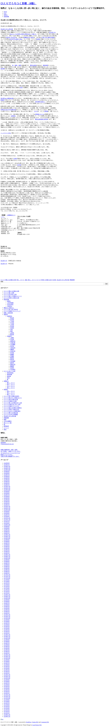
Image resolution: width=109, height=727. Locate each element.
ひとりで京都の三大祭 (10, 401)
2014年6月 (7, 644)
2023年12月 (7, 486)
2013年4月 (7, 668)
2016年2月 (7, 611)
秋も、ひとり (11, 384)
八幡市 (12, 337)
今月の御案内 (7, 421)
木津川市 (12, 351)
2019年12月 (7, 534)
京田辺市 (12, 347)
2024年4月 (7, 479)
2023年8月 (7, 493)
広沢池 (19, 165)
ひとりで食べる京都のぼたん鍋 (13, 403)
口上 (5, 13)
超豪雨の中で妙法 (29, 37)
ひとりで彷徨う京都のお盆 (44, 280)
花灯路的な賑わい (40, 101)
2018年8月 (7, 561)
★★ (26, 280)
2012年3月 (7, 689)
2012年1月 (7, 693)
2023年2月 (7, 503)
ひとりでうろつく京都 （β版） (18, 3)
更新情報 (6, 16)
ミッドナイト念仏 (6, 133)
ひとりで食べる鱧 (9, 292)
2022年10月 (7, 509)
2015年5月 (7, 626)
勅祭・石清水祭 (8, 312)
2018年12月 (7, 554)
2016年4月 (7, 608)
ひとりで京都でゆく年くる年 (12, 404)
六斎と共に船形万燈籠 (47, 37)
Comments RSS (45, 722)
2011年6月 (7, 704)
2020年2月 (7, 531)
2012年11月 (7, 676)
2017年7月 (7, 583)
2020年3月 (7, 529)
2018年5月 (7, 566)
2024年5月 (7, 478)
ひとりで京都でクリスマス (11, 406)
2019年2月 (7, 551)
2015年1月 (7, 633)
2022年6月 (7, 516)
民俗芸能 (6, 299)
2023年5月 (7, 498)
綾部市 (12, 362)
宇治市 (12, 339)
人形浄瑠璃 (10, 302)
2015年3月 (7, 629)
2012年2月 (7, 691)
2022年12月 (7, 506)
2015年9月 (7, 619)
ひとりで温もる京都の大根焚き (13, 408)
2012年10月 (7, 678)
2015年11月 (7, 616)
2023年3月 (7, 501)
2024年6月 (7, 476)
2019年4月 (7, 548)
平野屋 (46, 111)
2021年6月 (7, 523)
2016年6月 (7, 604)
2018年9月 (7, 559)
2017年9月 (7, 579)
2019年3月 (7, 549)
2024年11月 (7, 468)
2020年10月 (7, 524)
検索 (2, 281)
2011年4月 (7, 708)
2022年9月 (7, 511)
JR (12, 65)
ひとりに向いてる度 (9, 371)
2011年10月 (7, 698)
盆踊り (9, 301)
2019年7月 (7, 543)
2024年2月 (7, 483)
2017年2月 (7, 591)
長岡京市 (12, 341)
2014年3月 (7, 649)
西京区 (12, 334)
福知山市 (12, 364)
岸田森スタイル (39, 114)
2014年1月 (7, 653)
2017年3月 (7, 589)
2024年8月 (7, 473)
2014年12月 (7, 634)
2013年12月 (7, 654)
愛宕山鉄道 (33, 65)
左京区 (12, 319)
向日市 (12, 346)
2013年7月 (7, 663)
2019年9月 (7, 539)
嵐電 (20, 65)
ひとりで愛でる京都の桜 (11, 413)
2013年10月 (7, 658)
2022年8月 (7, 513)
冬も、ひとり (11, 386)
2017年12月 (7, 574)
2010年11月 (7, 716)
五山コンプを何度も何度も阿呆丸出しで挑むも (23, 34)
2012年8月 (7, 681)
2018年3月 (7, 569)
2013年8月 (7, 661)
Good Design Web (37, 725)
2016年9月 (7, 599)
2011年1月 (7, 713)
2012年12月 (7, 674)
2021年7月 (7, 521)
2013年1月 (7, 673)
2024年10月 (7, 469)
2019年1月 (7, 553)
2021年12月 (7, 518)
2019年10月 (7, 538)
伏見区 (12, 327)
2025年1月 (7, 464)
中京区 (12, 322)
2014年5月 (7, 646)
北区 (11, 329)
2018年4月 (7, 568)
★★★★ (9, 374)
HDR (21, 87)
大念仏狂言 (10, 304)
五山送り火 (52, 32)
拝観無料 (72, 280)
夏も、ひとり (11, 383)
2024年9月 (7, 471)
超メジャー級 (7, 423)
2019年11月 (7, 536)
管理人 (6, 15)
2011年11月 (7, 696)
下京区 (12, 321)
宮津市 (12, 368)
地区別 (6, 314)
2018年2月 (7, 571)
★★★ (9, 376)
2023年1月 (7, 504)
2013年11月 (7, 656)
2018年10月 (7, 558)
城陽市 (12, 349)
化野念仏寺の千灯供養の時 (8, 109)
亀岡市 (12, 357)
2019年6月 (7, 544)
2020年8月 (7, 528)
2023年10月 (7, 489)
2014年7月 (7, 643)
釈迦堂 (2, 100)
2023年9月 (7, 491)
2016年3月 (7, 609)
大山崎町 (12, 344)
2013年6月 (7, 664)
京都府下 (9, 336)
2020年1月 (7, 533)
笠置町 (12, 356)
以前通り (13, 116)
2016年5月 (7, 606)
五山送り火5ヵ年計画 (7, 29)
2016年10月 (7, 598)
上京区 (12, 324)
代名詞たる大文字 (11, 37)
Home (5, 11)
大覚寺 (15, 158)
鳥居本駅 (45, 65)
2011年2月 (7, 711)
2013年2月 (7, 671)
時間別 (6, 389)
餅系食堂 (6, 426)
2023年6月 (7, 496)
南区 (11, 331)
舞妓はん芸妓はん (9, 307)
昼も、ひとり (11, 393)
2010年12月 (7, 714)
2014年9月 (7, 639)
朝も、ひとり (11, 391)
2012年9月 (7, 679)
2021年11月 (7, 519)
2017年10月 (7, 578)
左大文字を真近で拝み (16, 39)
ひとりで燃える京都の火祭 (8, 280)
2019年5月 (7, 546)
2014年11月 (7, 636)
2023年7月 (7, 494)
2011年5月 (7, 706)
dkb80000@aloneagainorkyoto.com (7, 443)
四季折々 (6, 381)
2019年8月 (7, 541)
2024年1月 (7, 484)
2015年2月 (7, 631)
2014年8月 (7, 641)
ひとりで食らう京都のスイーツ (13, 296)
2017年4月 (7, 588)
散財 (5, 419)
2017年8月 (7, 581)
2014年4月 (7, 648)
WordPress (28, 722)
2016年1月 (7, 613)
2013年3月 (7, 669)
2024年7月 (7, 474)
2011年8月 (7, 701)
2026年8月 (7, 463)
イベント (6, 428)
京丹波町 (12, 361)
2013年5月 (7, 666)
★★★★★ (10, 373)
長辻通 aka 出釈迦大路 (7, 98)
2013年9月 (7, 659)
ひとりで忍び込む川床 (10, 294)
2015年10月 (7, 618)
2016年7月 (7, 603)
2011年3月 (7, 709)
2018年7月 (7, 563)
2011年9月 (7, 699)
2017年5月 (7, 586)
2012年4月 (7, 688)
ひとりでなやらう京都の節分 (12, 411)
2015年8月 (7, 621)
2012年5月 (7, 686)
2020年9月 (7, 526)
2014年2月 (7, 651)
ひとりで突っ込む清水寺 (11, 309)
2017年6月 (7, 584)
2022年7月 (7, 514)
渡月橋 (2, 68)
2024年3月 (7, 481)
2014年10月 (7, 638)
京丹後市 (12, 369)
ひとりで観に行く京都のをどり (13, 398)
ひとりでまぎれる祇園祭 (11, 414)
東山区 (12, 317)
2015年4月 (7, 628)
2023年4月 (7, 499)
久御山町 (12, 342)
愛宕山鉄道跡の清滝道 (41, 119)
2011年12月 (7, 694)
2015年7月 (7, 623)
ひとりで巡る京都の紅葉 (11, 399)
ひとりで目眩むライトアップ (12, 311)
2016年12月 (7, 594)
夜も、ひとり (20, 280)
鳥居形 (38, 39)
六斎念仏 (9, 306)
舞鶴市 (12, 366)
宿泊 (5, 429)
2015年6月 (7, 624)
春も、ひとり (32, 280)
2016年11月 (7, 596)
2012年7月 (7, 683)
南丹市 (12, 359)
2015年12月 (7, 614)
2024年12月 (7, 466)
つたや (36, 111)
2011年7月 (7, 703)
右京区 (54, 280)
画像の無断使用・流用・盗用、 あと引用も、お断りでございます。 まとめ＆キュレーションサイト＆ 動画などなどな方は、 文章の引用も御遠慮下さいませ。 (11, 453)
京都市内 (9, 316)
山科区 (12, 332)
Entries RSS (35, 722)
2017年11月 (7, 576)
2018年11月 (7, 556)
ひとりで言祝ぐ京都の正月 (11, 409)
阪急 (16, 65)
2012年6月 (7, 684)
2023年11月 (7, 488)
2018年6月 (7, 564)
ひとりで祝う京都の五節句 (11, 396)
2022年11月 (7, 508)
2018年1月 (7, 573)
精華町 (12, 354)
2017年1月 (7, 593)
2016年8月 (7, 601)
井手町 (12, 352)
